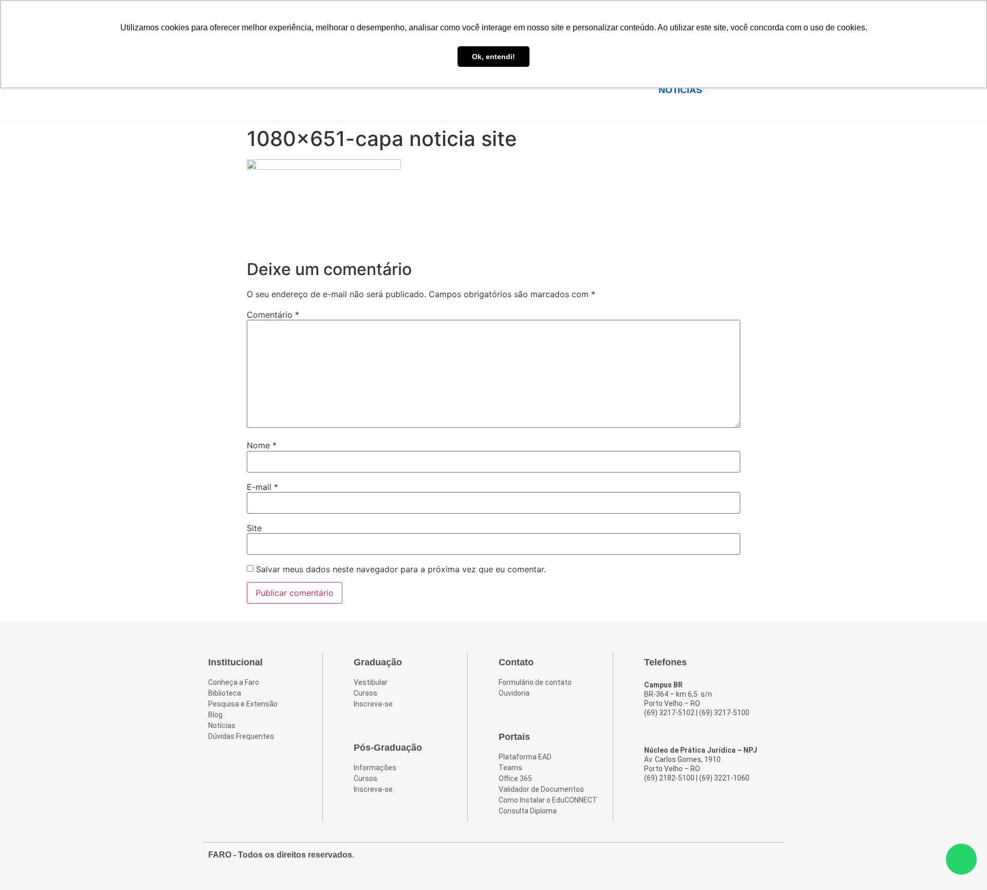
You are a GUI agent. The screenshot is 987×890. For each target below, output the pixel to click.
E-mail (262, 487)
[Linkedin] (769, 860)
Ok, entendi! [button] (493, 56)
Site (254, 528)
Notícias (680, 90)
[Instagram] (732, 860)
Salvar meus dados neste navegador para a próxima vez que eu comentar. (401, 569)
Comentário (273, 315)
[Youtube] (751, 860)
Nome (262, 445)
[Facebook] (714, 860)
